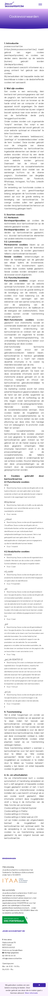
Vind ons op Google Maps (12, 950)
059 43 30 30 (10, 955)
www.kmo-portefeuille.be (14, 913)
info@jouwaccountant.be (12, 958)
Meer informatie (31, 993)
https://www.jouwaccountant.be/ (20, 49)
